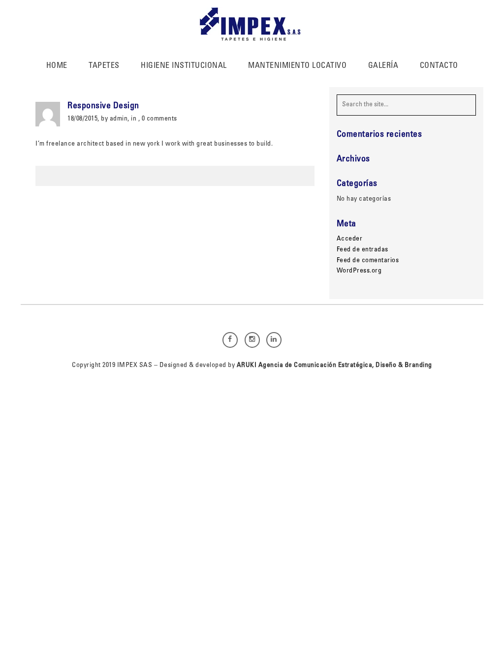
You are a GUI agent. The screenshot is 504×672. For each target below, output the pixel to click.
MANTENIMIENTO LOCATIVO (297, 66)
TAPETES (104, 66)
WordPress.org (359, 271)
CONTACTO (439, 66)
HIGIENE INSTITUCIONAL (184, 66)
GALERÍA (383, 66)
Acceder (350, 239)
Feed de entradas (362, 249)
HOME (56, 66)
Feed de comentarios (368, 260)
